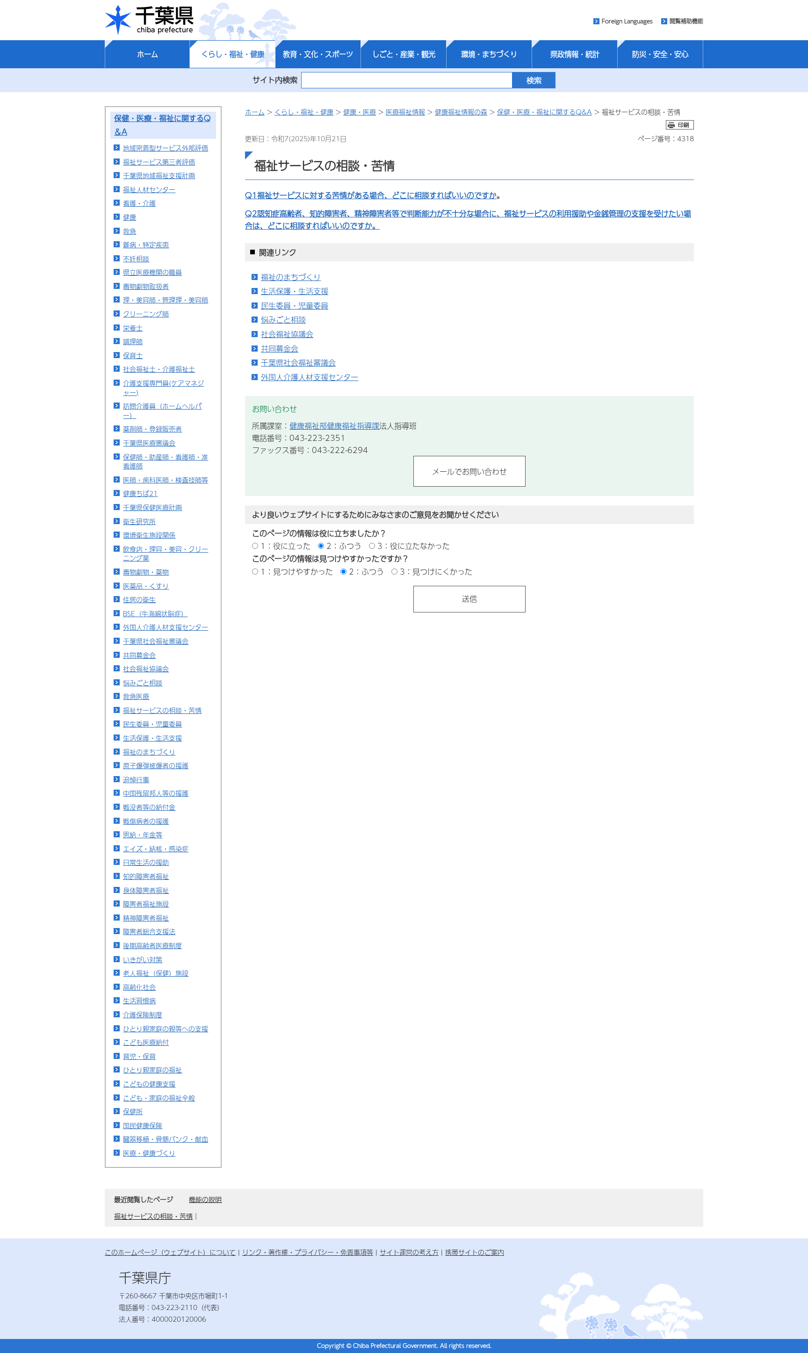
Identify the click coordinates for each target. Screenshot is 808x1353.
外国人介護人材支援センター (165, 627)
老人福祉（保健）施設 (155, 973)
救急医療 (136, 696)
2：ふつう (343, 546)
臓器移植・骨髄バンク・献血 (165, 1139)
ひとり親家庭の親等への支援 (165, 1028)
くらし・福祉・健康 (232, 54)
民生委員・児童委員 (152, 724)
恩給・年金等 (142, 834)
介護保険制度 (142, 1014)
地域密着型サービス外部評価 (165, 148)
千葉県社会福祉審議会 (155, 641)
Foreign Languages (627, 21)
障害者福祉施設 (146, 904)
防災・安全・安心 (660, 54)
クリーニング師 (146, 314)
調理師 (133, 341)
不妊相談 (136, 258)
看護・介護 (139, 203)
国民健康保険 (142, 1125)
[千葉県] (149, 20)
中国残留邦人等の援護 (155, 793)
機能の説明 (205, 1199)
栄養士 (133, 328)
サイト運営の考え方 (409, 1252)
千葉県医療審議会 (149, 443)
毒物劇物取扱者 (146, 286)
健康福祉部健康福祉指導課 (334, 426)
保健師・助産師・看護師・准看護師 (165, 461)
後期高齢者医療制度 (152, 945)
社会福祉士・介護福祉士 (159, 369)
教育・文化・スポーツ (318, 54)
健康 (129, 217)
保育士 (133, 355)
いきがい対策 (142, 959)
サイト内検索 (274, 80)
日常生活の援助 (146, 862)
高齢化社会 (139, 987)
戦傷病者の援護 (146, 821)
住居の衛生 (139, 599)
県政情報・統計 (574, 54)
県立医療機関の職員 (152, 272)
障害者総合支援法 (149, 931)
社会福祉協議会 (146, 668)
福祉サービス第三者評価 (159, 162)
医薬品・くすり (146, 586)
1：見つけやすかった (296, 571)
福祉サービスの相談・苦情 (162, 710)
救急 (129, 231)
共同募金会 (139, 655)
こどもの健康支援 (149, 1084)
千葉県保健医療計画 (152, 507)
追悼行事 (136, 779)
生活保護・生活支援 (152, 738)
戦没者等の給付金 (149, 807)
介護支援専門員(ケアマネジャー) (163, 387)
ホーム (147, 54)
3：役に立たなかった (413, 546)
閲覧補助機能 (686, 21)
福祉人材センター (149, 189)
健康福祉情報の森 (461, 112)
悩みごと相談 (142, 682)
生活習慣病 (139, 1000)
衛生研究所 (139, 521)
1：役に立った (285, 546)
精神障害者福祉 (146, 918)
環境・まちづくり (489, 54)
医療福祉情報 (405, 112)
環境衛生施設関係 (149, 535)
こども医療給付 (146, 1042)
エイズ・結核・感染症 (155, 848)
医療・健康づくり (149, 1153)
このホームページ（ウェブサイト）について (170, 1252)
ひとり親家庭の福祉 (152, 1070)
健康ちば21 (140, 493)
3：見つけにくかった (436, 571)
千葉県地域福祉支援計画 (159, 175)
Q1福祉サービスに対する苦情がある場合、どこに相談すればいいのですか (371, 195)
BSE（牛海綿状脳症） (155, 613)
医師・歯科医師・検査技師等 (165, 480)
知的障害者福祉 (146, 876)
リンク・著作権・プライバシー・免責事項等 (307, 1252)
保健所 (133, 1111)
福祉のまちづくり (149, 752)
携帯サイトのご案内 (474, 1252)
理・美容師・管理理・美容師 (165, 300)
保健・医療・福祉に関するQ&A (544, 112)
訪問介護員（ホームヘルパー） (162, 410)
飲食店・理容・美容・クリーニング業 (165, 553)
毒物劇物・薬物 (146, 572)
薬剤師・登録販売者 (152, 429)
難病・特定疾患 (146, 244)
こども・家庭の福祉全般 (159, 1098)
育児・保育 (139, 1056)
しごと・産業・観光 (403, 54)
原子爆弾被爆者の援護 (155, 765)
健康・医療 (359, 112)
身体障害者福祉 (146, 890)
